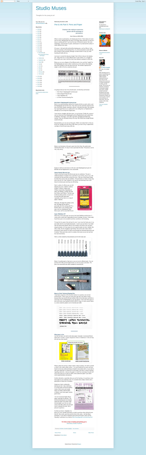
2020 (38, 41)
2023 (38, 35)
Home (74, 432)
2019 (38, 43)
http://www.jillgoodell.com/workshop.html (82, 417)
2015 (38, 51)
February (41, 72)
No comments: (76, 428)
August (40, 62)
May (40, 68)
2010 (38, 84)
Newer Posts (58, 432)
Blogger (79, 444)
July (40, 64)
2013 (38, 78)
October (40, 58)
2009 (38, 86)
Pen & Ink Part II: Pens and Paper (68, 25)
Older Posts (91, 432)
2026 (38, 29)
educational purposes (40, 23)
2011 (38, 82)
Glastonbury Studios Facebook (74, 423)
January (40, 73)
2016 (38, 49)
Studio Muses (51, 8)
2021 (38, 39)
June (40, 66)
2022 (38, 37)
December (41, 52)
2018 (38, 45)
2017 (38, 47)
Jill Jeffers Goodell (105, 67)
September (41, 60)
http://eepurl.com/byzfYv (104, 29)
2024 (38, 33)
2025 (38, 31)
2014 (38, 76)
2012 (38, 80)
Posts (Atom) (63, 435)
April (40, 70)
